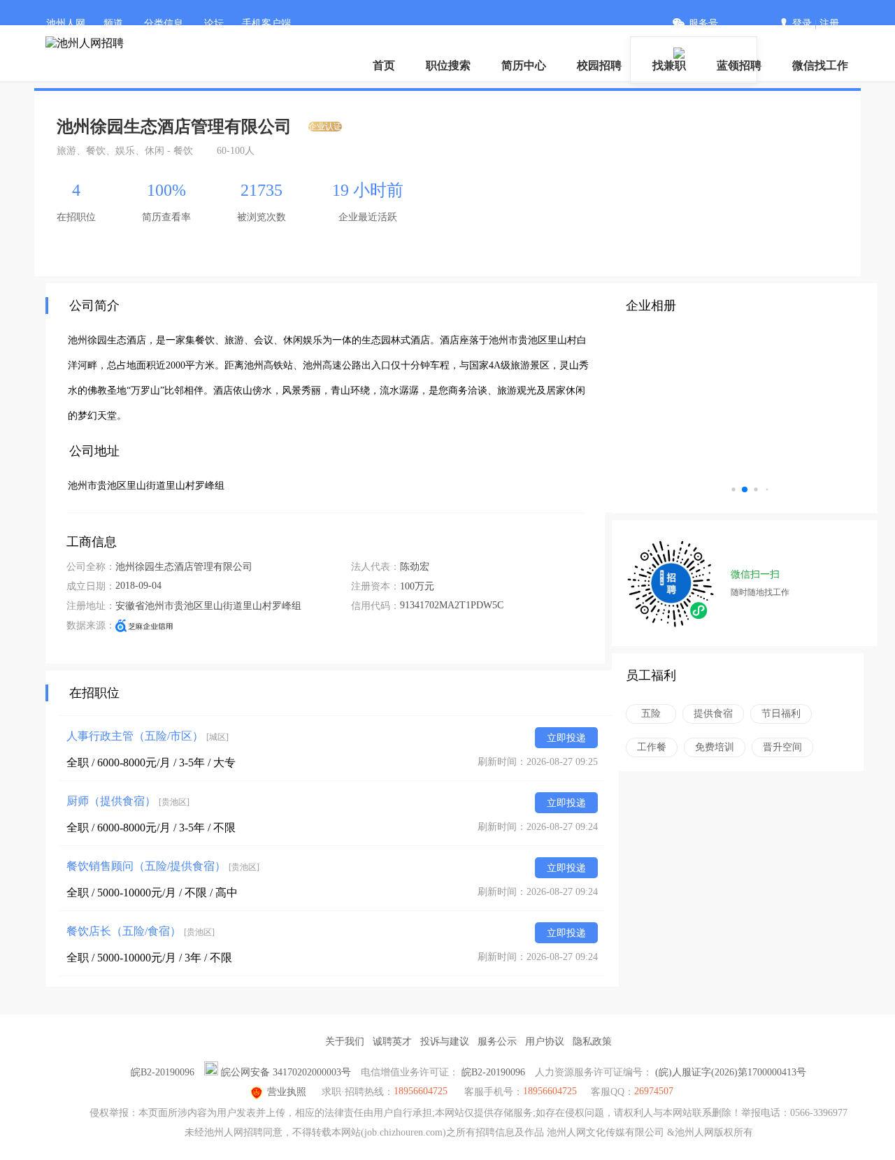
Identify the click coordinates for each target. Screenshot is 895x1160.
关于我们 (344, 1041)
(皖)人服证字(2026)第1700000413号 (730, 1072)
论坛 (214, 23)
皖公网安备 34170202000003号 (286, 1072)
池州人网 (65, 23)
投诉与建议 (444, 1041)
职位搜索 (448, 65)
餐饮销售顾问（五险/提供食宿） (162, 866)
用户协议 (544, 1041)
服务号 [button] (703, 23)
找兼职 (669, 65)
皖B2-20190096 (162, 1072)
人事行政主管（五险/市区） (147, 736)
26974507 (653, 1091)
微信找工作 (820, 65)
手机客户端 (266, 23)
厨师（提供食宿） (127, 801)
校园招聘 (599, 65)
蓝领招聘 (739, 65)
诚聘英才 (392, 1041)
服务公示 (497, 1041)
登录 (802, 23)
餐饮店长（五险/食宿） (140, 931)
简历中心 (523, 65)
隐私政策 (592, 1041)
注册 (829, 23)
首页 (384, 65)
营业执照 (286, 1092)
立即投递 (566, 738)
